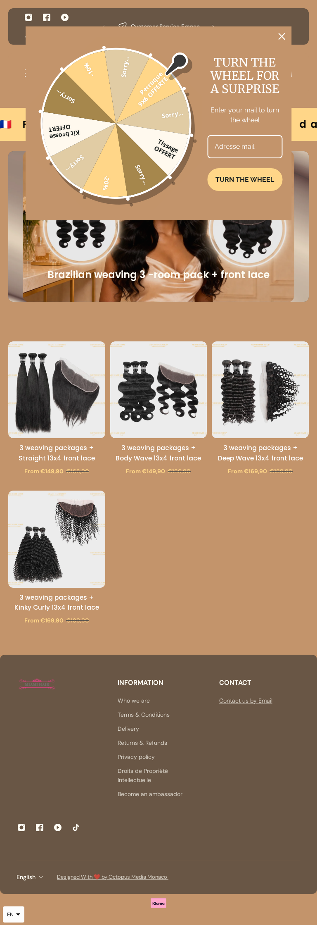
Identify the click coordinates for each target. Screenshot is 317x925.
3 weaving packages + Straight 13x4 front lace (57, 452)
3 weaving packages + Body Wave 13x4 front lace (158, 452)
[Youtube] (65, 17)
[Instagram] (28, 17)
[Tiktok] (76, 827)
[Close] (282, 36)
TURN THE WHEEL (244, 180)
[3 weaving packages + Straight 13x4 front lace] (56, 390)
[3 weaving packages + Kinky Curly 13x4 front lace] (56, 539)
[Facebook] (47, 17)
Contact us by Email (245, 700)
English (26, 877)
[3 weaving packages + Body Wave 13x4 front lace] (158, 390)
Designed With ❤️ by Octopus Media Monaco (112, 876)
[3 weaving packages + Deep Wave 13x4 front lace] (260, 390)
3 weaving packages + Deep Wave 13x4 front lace (260, 452)
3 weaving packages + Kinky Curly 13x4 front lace (56, 602)
